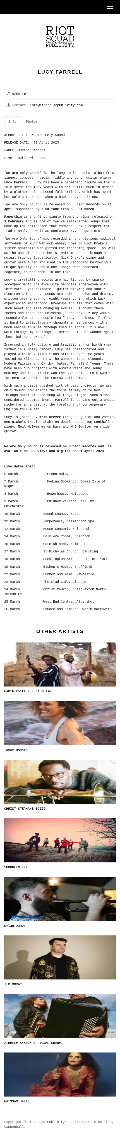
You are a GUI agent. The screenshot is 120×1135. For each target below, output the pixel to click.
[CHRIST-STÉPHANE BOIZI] (60, 781)
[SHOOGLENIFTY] (60, 840)
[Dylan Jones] (60, 899)
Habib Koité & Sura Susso (27, 691)
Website (19, 94)
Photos (32, 122)
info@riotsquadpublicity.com (56, 105)
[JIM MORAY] (60, 957)
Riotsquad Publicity (46, 1122)
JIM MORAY (13, 984)
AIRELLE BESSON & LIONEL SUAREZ (33, 1043)
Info (12, 122)
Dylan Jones (15, 926)
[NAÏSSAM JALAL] (60, 1074)
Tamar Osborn (16, 750)
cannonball (14, 1127)
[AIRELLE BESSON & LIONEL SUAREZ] (60, 1016)
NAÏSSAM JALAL (17, 1102)
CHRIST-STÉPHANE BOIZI (24, 809)
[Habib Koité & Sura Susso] (60, 664)
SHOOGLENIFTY (16, 867)
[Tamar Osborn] (60, 723)
